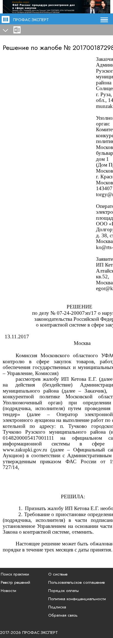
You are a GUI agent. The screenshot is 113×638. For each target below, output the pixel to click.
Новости (8, 591)
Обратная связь (63, 615)
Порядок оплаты (63, 591)
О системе (57, 574)
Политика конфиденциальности (77, 599)
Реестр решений (15, 582)
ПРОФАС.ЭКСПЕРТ (31, 20)
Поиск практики (15, 574)
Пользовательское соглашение (76, 582)
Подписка (57, 607)
